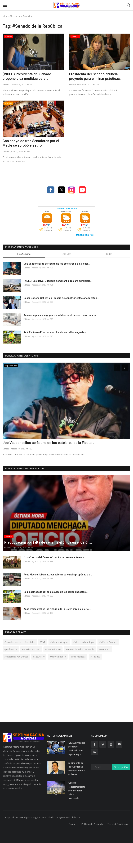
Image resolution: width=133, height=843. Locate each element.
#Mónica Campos (108, 642)
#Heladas (95, 656)
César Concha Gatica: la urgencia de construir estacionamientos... (61, 298)
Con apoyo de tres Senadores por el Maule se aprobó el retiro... (31, 143)
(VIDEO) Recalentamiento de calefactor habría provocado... (76, 791)
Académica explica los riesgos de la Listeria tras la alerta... (57, 609)
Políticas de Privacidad (92, 824)
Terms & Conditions (118, 824)
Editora (6, 84)
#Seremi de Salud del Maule (80, 649)
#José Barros (10, 649)
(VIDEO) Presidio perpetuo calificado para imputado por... (76, 749)
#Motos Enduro (58, 656)
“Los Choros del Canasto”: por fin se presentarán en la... (55, 557)
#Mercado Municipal (83, 642)
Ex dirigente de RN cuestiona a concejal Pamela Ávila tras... (76, 769)
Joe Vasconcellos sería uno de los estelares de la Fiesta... (57, 263)
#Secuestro (39, 656)
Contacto (73, 824)
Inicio (5, 16)
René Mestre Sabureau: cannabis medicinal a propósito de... (58, 574)
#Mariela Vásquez (59, 642)
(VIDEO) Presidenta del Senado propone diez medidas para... (27, 76)
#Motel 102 (104, 649)
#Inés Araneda (78, 656)
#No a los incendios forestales (19, 642)
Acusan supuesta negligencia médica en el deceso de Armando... (61, 315)
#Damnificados (53, 649)
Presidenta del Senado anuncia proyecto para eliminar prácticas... (95, 76)
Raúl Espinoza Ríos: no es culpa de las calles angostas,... (56, 332)
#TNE (42, 642)
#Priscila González (31, 649)
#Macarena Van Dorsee (16, 656)
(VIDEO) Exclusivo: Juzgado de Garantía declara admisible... (58, 281)
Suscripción (121, 767)
